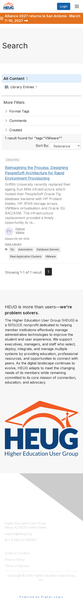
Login (63, 6)
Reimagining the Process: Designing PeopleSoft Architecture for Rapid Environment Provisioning (36, 172)
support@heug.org (18, 534)
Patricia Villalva (20, 230)
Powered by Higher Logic (42, 596)
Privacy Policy (15, 559)
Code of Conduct (17, 553)
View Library (13, 244)
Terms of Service (17, 566)
